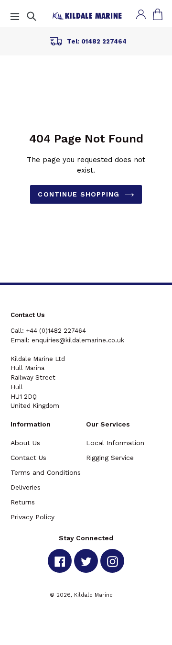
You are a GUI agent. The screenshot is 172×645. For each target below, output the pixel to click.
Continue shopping (78, 194)
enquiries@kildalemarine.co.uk (78, 340)
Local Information (115, 443)
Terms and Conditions (46, 472)
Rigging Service (110, 457)
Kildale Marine (93, 594)
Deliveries (26, 487)
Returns (23, 502)
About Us (25, 443)
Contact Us (28, 457)
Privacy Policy (32, 517)
